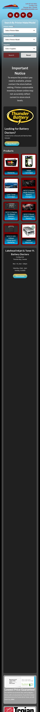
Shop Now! (11, 144)
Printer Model (9, 36)
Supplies (7, 45)
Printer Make (8, 27)
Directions (20, 276)
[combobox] (20, 30)
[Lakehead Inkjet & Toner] (11, 6)
